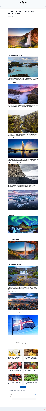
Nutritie (12, 6)
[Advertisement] (23, 22)
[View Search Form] (0, 6)
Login (35, 394)
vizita (24, 390)
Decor (41, 6)
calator (12, 390)
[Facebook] (45, 6)
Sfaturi (15, 6)
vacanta (21, 390)
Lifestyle (23, 6)
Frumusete (27, 6)
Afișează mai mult (23, 386)
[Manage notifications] (44, 409)
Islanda (18, 390)
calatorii (15, 390)
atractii (9, 390)
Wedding (18, 6)
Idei (21, 6)
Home (5, 6)
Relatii (35, 6)
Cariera (38, 6)
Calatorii (31, 6)
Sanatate (8, 6)
